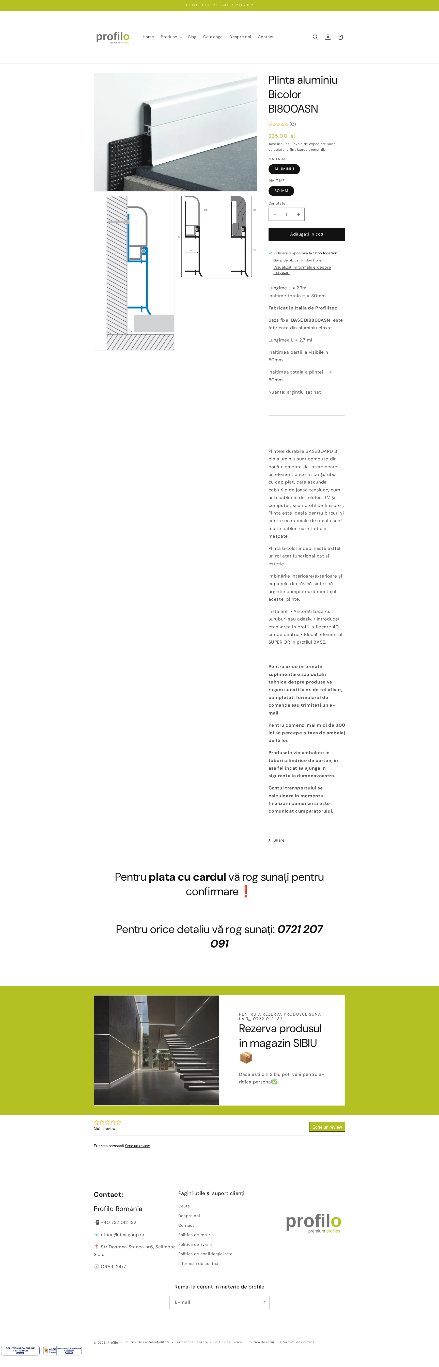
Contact (186, 1225)
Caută (184, 1206)
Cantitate (277, 203)
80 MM (281, 190)
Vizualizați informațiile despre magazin (302, 270)
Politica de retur (194, 1234)
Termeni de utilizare (191, 1342)
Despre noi (189, 1215)
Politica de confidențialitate (205, 1254)
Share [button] (279, 840)
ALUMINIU (284, 169)
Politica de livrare (195, 1244)
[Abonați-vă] (263, 1302)
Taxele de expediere (309, 144)
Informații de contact (199, 1263)
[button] (171, 37)
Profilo (112, 1343)
